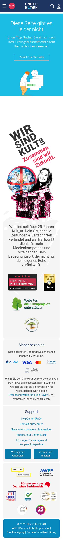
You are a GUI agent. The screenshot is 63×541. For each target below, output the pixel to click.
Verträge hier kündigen (45, 454)
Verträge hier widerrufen (18, 454)
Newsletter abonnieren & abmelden (31, 429)
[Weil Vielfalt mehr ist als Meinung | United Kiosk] (31, 6)
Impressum (43, 528)
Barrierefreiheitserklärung (41, 532)
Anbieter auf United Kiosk (32, 434)
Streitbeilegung (16, 532)
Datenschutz (26, 528)
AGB (14, 528)
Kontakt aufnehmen (31, 424)
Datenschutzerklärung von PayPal (29, 395)
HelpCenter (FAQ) (31, 418)
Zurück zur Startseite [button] (31, 57)
